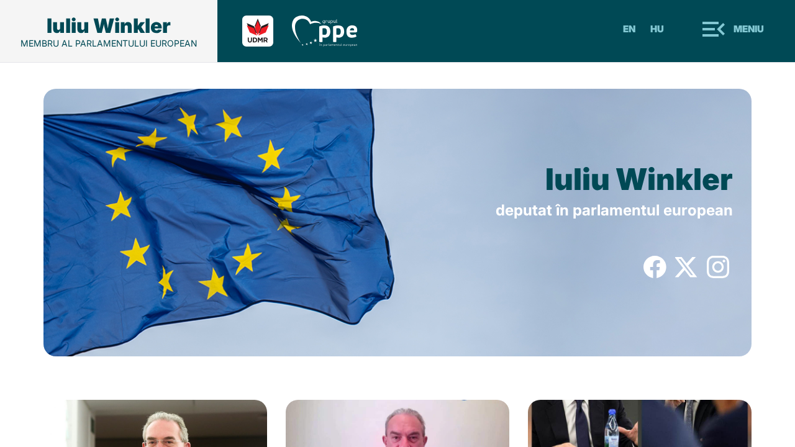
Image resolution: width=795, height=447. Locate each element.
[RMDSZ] (267, 31)
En (629, 29)
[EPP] (334, 31)
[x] (686, 274)
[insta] (718, 274)
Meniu (749, 29)
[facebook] (654, 274)
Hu (657, 29)
